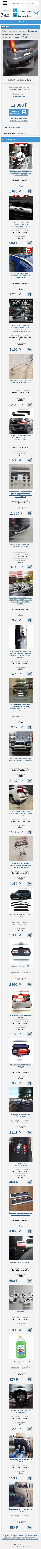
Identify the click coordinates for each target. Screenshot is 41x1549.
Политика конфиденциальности (13, 1539)
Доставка (14, 1535)
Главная (6, 1535)
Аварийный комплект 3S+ (20, 966)
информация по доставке (19, 121)
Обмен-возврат (18, 1537)
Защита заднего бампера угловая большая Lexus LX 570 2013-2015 (20, 813)
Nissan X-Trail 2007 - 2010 (19, 89)
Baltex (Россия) (19, 96)
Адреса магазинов (5, 15)
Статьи (21, 1535)
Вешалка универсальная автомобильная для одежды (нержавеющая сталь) (20, 865)
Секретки (20, 1311)
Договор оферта (31, 1535)
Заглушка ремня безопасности (20, 1262)
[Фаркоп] (20, 75)
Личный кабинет (32, 1539)
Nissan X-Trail (20, 37)
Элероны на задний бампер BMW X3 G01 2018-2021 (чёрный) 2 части (20, 437)
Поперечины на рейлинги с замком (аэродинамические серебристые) (21, 276)
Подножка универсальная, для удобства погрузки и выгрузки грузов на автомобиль (20, 173)
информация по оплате (19, 119)
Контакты (8, 1537)
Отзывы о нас (30, 1537)
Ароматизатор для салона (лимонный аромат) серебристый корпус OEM (20, 224)
